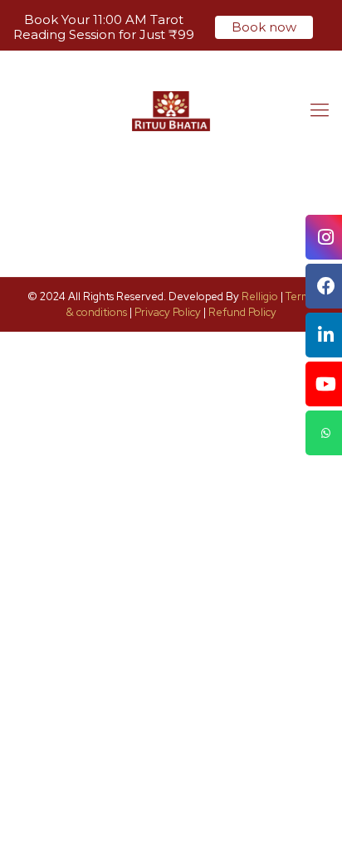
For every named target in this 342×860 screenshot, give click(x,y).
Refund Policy (242, 312)
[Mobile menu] (319, 110)
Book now (264, 27)
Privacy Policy (167, 312)
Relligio (260, 296)
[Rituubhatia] (171, 110)
